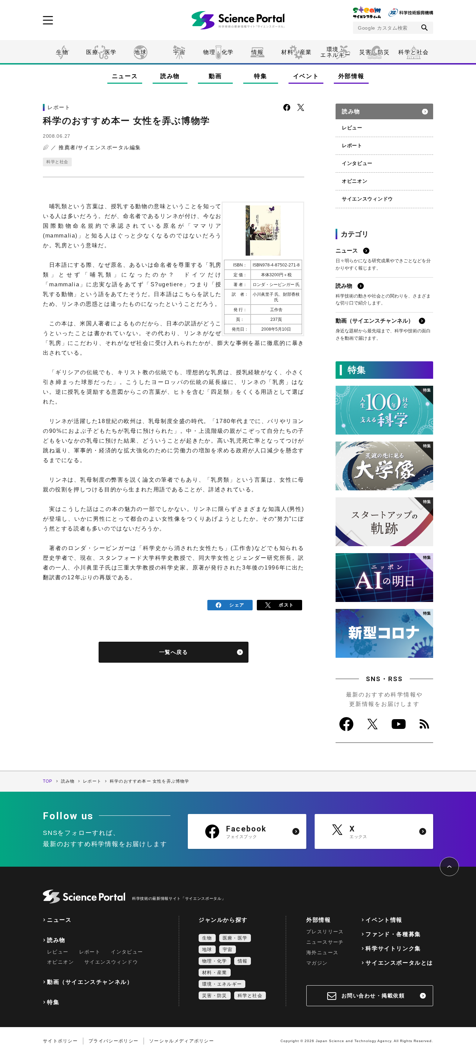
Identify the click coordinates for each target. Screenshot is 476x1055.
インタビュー (357, 163)
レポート (352, 145)
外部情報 (351, 76)
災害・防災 (374, 52)
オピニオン (355, 181)
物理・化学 (218, 52)
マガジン (317, 963)
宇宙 (179, 52)
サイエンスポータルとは (399, 963)
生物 (62, 52)
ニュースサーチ (325, 942)
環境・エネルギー (222, 984)
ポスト (286, 605)
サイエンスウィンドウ (367, 199)
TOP (48, 781)
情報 (257, 52)
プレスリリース (325, 931)
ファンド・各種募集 (393, 934)
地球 (140, 52)
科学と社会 (413, 52)
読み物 (170, 76)
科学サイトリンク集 (393, 948)
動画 (215, 76)
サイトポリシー (60, 1040)
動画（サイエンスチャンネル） (90, 982)
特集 (260, 76)
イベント (306, 76)
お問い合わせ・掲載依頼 (373, 996)
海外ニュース (322, 952)
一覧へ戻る (173, 652)
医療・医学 (101, 52)
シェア (236, 605)
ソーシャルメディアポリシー (181, 1040)
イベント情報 (384, 920)
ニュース (125, 76)
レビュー (352, 127)
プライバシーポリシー (113, 1040)
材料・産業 (296, 52)
